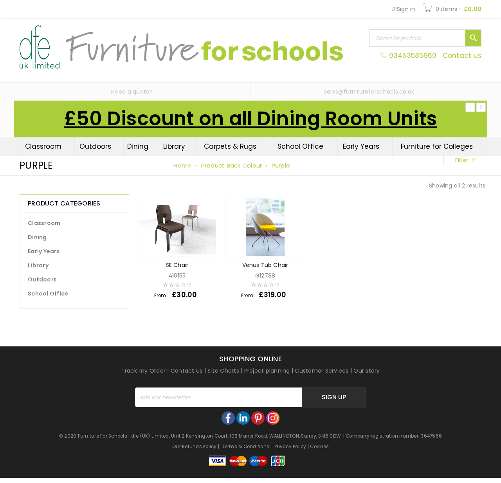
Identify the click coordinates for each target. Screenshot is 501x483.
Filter (462, 160)
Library (174, 146)
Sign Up (334, 397)
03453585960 (412, 55)
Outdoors (95, 146)
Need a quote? (132, 92)
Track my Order (143, 371)
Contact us (462, 55)
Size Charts (223, 371)
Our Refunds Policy (194, 446)
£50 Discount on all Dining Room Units (250, 118)
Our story (366, 371)
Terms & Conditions (246, 446)
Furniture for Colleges (437, 146)
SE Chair (177, 265)
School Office (300, 146)
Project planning (267, 371)
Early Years (361, 146)
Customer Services (321, 371)
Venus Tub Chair (265, 265)
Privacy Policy (290, 446)
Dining (137, 146)
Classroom (43, 146)
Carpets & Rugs (230, 146)
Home (182, 165)
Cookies (319, 446)
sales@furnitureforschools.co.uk (369, 92)
